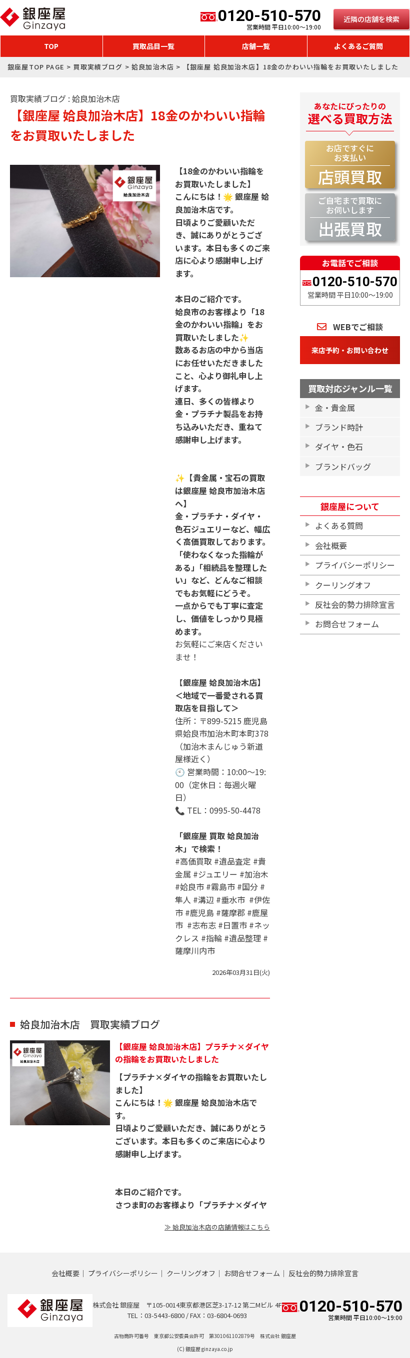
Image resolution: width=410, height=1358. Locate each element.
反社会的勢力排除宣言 (355, 604)
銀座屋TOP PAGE (36, 66)
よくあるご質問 (358, 46)
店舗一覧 (256, 46)
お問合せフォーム (347, 624)
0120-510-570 (269, 18)
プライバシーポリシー (355, 565)
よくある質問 (339, 525)
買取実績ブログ (97, 66)
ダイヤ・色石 (339, 447)
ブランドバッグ (343, 466)
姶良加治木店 (153, 66)
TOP (51, 46)
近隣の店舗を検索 (372, 19)
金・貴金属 (335, 408)
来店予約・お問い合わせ (350, 350)
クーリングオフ (343, 585)
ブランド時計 (339, 427)
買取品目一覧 (153, 46)
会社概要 (331, 545)
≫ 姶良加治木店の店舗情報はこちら (217, 1227)
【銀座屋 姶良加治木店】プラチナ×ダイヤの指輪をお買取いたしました (192, 1052)
